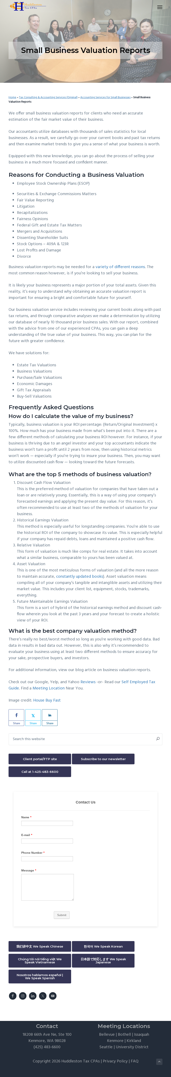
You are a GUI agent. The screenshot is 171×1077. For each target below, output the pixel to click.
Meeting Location (49, 688)
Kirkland (134, 1041)
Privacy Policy (115, 1061)
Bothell (124, 1034)
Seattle (106, 1047)
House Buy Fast (47, 700)
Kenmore (115, 1041)
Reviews (88, 682)
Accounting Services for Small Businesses (105, 97)
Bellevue (107, 1034)
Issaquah (141, 1034)
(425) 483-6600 (47, 1047)
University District (132, 1047)
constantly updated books (79, 576)
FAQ (134, 1061)
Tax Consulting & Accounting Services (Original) (48, 97)
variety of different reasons (120, 267)
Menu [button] (154, 7)
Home (12, 97)
